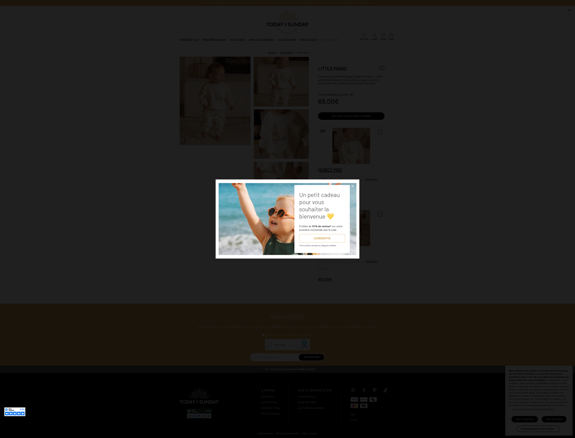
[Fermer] (353, 186)
